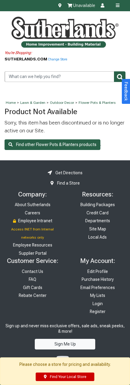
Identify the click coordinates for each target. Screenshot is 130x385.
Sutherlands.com (26, 58)
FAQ (32, 279)
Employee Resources (32, 245)
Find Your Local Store (67, 377)
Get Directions (68, 172)
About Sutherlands (32, 204)
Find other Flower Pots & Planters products (54, 144)
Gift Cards (32, 287)
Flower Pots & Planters (97, 103)
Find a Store (68, 183)
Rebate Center (33, 295)
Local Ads (97, 237)
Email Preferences (97, 287)
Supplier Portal (33, 253)
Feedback (126, 91)
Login (98, 303)
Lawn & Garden (32, 103)
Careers (32, 212)
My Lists (97, 295)
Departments (97, 220)
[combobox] (65, 76)
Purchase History (98, 279)
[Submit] (119, 76)
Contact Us (32, 271)
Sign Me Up (65, 344)
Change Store (57, 59)
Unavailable (83, 5)
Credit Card (97, 212)
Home (11, 103)
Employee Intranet (34, 220)
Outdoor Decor (62, 103)
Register (98, 311)
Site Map (97, 229)
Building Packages (97, 204)
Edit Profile (97, 271)
